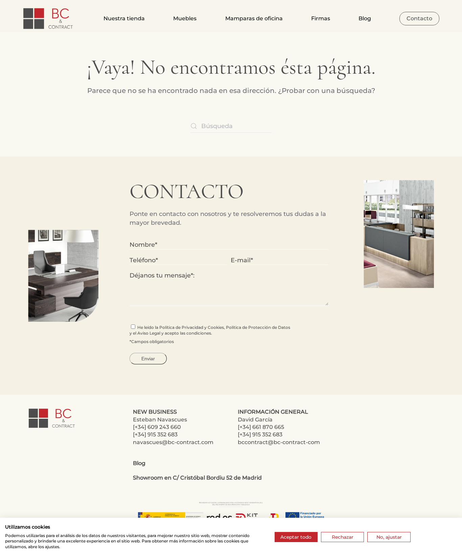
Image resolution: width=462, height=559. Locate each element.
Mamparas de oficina (254, 18)
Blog (365, 18)
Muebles (185, 18)
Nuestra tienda (124, 18)
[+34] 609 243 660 (157, 427)
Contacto (419, 18)
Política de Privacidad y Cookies (191, 327)
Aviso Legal (148, 333)
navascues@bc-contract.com (173, 442)
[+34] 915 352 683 (155, 434)
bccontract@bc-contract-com (279, 442)
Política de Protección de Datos (258, 327)
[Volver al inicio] (49, 18)
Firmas (320, 18)
